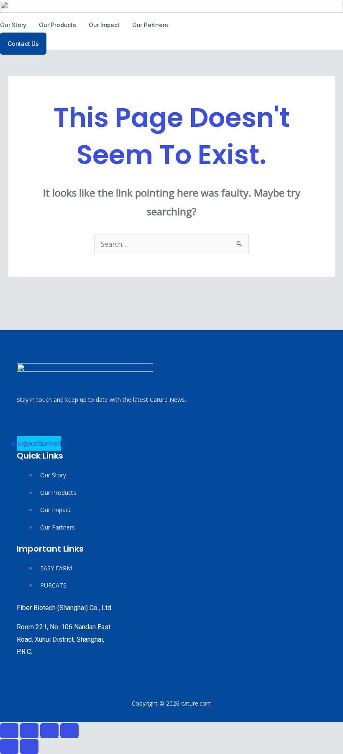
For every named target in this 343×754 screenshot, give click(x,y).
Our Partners (150, 24)
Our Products (57, 24)
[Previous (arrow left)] (9, 746)
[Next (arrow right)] (29, 746)
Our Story (13, 24)
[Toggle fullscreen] (29, 730)
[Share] (49, 730)
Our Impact (104, 24)
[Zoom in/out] (9, 730)
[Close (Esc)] (69, 730)
